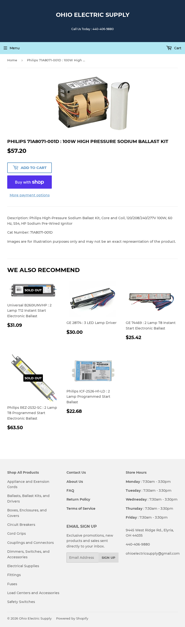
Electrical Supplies (23, 566)
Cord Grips (16, 533)
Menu (15, 48)
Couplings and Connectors (30, 542)
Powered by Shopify (72, 618)
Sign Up (108, 557)
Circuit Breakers (21, 524)
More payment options (30, 195)
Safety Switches (21, 602)
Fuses (12, 584)
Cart (177, 48)
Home (12, 60)
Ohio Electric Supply (92, 14)
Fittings (14, 575)
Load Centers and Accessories (33, 593)
